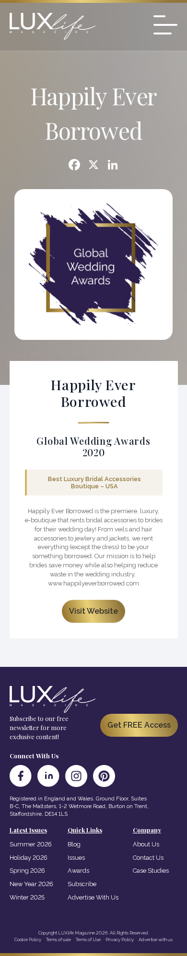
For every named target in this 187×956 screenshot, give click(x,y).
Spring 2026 (27, 870)
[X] (93, 166)
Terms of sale (58, 939)
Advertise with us (156, 939)
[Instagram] (76, 776)
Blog (74, 844)
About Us (146, 844)
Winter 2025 (27, 897)
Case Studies (151, 870)
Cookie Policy (27, 939)
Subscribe (82, 884)
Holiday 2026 (28, 857)
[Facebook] (74, 166)
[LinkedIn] (48, 776)
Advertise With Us (93, 897)
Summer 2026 (31, 844)
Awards (78, 870)
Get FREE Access (139, 725)
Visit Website (93, 611)
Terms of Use (88, 939)
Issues (76, 857)
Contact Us (148, 857)
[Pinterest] (104, 776)
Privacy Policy (119, 939)
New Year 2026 (31, 884)
